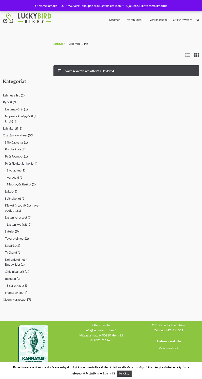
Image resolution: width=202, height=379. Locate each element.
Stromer (114, 19)
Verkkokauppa (158, 19)
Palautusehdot (168, 348)
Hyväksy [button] (124, 373)
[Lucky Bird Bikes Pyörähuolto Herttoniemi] (27, 18)
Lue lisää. (109, 373)
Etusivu (58, 43)
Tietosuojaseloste (168, 341)
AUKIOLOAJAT (101, 340)
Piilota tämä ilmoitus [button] (153, 5)
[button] (143, 19)
